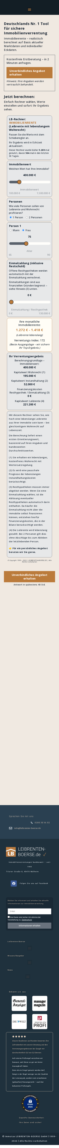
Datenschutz (27, 920)
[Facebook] (14, 883)
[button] (29, 9)
